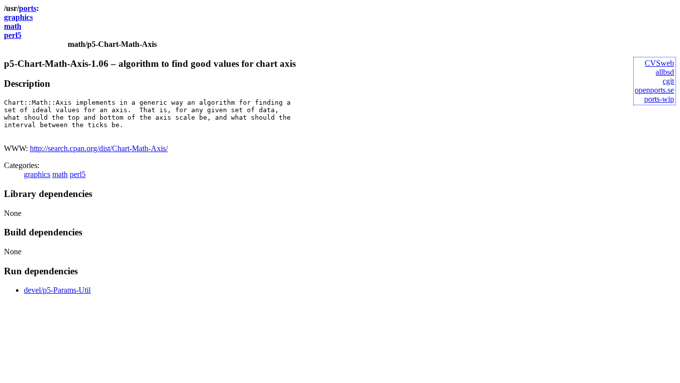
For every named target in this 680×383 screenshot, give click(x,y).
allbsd (665, 72)
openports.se (654, 90)
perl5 (12, 35)
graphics (18, 17)
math (12, 26)
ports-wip (659, 99)
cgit (668, 81)
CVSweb (659, 63)
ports (27, 8)
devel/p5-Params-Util (57, 290)
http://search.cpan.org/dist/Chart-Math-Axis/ (99, 148)
